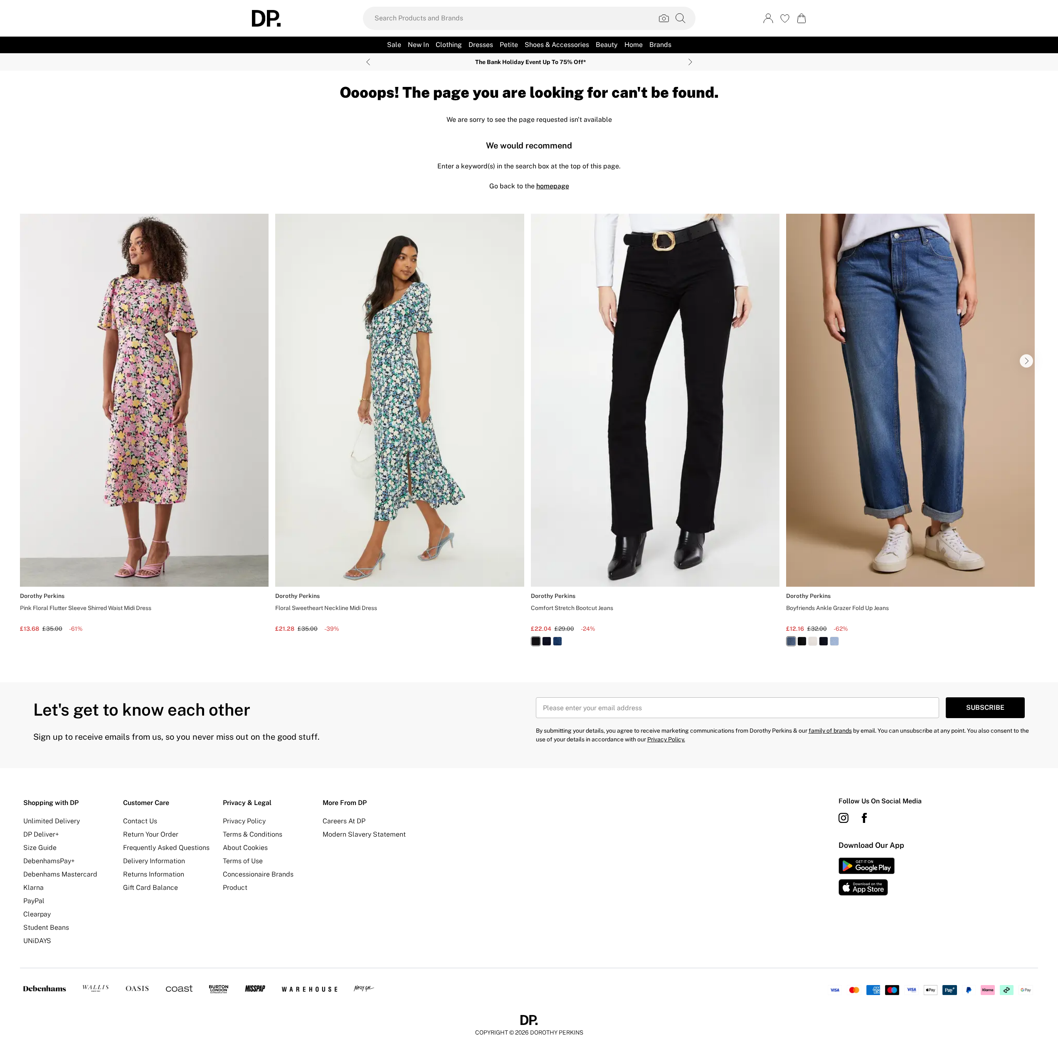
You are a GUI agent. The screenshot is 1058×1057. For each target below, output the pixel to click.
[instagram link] (843, 818)
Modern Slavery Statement (364, 834)
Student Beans (46, 927)
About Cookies (245, 848)
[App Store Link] (867, 876)
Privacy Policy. (666, 739)
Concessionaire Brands (258, 874)
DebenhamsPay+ (49, 861)
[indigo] (546, 641)
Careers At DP (344, 821)
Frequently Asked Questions (166, 848)
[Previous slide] (368, 62)
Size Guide (40, 848)
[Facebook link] (864, 818)
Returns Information (153, 874)
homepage (552, 186)
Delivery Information (154, 861)
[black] (535, 641)
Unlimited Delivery (51, 821)
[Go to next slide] (1026, 361)
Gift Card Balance (150, 888)
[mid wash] (557, 641)
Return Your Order (150, 834)
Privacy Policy (244, 821)
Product (235, 888)
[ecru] (812, 641)
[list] (529, 435)
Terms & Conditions (252, 834)
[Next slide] (690, 62)
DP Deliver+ (41, 834)
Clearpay (37, 914)
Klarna (33, 888)
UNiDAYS (37, 941)
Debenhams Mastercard (60, 874)
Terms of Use (243, 861)
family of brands (830, 730)
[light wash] (834, 641)
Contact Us (140, 821)
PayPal (33, 901)
